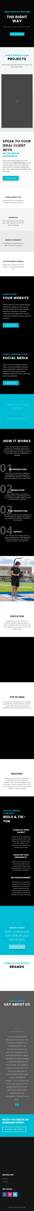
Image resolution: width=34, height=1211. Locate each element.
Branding (5, 1179)
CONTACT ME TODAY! (17, 418)
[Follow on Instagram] (10, 1194)
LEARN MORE (10, 178)
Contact (5, 1182)
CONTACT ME (17, 947)
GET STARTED (17, 34)
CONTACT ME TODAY (14, 1129)
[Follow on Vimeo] (15, 1194)
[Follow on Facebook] (4, 1194)
